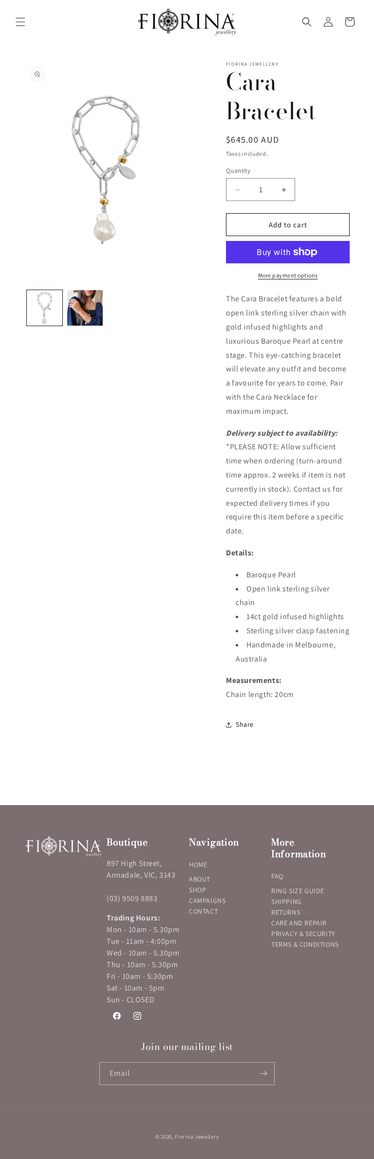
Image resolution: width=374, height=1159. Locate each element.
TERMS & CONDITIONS (305, 944)
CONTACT (203, 911)
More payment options (288, 275)
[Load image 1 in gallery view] (44, 308)
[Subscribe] (263, 1073)
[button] (20, 22)
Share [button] (245, 724)
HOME (198, 864)
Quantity (238, 170)
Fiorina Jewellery (197, 1136)
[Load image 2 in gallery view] (85, 308)
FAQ (277, 876)
